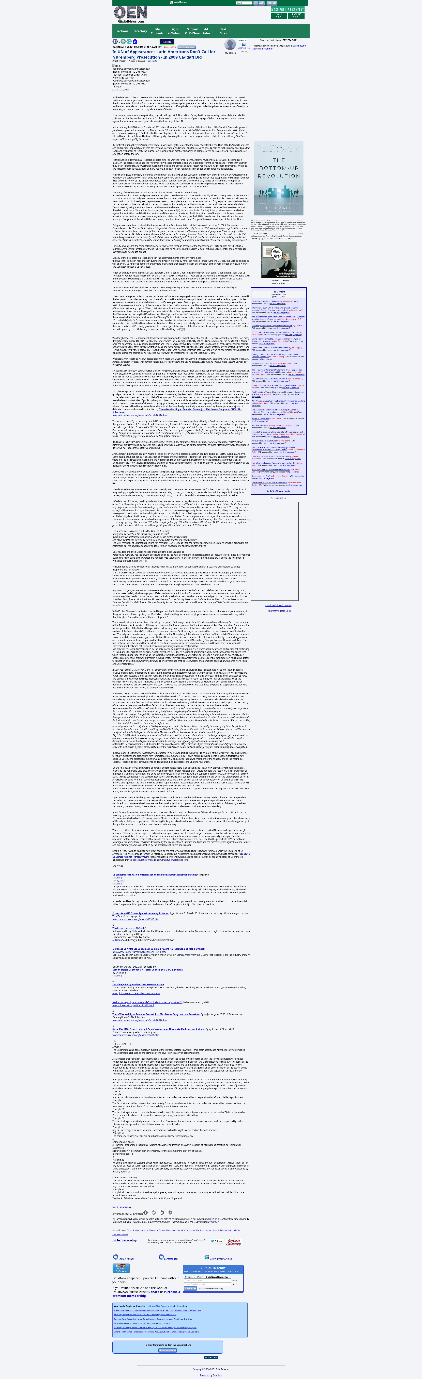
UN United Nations (204, 1230)
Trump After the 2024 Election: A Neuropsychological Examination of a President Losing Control (274, 448)
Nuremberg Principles (175, 1230)
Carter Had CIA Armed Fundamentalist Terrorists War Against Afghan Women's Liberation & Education (156, 1332)
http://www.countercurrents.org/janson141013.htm (139, 951)
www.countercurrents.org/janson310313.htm (135, 919)
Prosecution (190, 1230)
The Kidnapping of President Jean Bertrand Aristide (138, 984)
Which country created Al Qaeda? (129, 928)
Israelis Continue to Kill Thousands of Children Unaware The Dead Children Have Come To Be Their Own (157, 1310)
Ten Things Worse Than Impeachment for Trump (272, 325)
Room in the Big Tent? (261, 476)
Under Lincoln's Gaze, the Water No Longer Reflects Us (274, 385)
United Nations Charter (223, 1230)
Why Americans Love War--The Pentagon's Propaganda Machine (278, 401)
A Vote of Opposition (260, 419)
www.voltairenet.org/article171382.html (133, 1005)
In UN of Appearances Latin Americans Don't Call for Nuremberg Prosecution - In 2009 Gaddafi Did (163, 54)
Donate (153, 1292)
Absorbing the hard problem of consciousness (271, 469)
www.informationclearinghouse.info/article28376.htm (139, 415)
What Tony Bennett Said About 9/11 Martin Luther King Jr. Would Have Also (145, 1315)
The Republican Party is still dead (266, 301)
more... (214, 1221)
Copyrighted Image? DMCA (120, 90)
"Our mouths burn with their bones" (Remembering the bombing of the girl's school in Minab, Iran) (275, 309)
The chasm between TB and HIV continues (269, 483)
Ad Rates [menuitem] (206, 31)
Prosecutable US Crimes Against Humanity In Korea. (140, 913)
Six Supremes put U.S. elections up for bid (269, 379)
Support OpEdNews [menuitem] (191, 31)
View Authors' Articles (221, 1258)
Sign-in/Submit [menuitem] (174, 31)
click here (117, 877)
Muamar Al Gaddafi (157, 1230)
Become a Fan (244, 48)
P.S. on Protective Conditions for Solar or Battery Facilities (275, 332)
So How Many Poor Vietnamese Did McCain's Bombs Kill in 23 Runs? (142, 1323)
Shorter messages (259, 425)
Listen (167, 42)
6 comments (152, 61)
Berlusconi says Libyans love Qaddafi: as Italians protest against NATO (147, 1002)
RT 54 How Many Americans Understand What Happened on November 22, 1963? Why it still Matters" (277, 371)
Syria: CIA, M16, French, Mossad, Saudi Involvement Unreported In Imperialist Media (158, 1029)
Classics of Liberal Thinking (278, 605)
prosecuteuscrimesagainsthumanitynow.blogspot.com (160, 859)
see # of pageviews (277, 303)
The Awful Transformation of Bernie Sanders (270, 456)
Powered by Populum (211, 1375)
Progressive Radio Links (279, 610)
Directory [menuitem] (140, 31)
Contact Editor (171, 1258)
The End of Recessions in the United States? (270, 348)
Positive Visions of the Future (264, 441)
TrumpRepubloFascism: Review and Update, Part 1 (273, 463)
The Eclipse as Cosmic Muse (263, 363)
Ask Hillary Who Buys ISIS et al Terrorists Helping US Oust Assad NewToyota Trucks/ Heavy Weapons (155, 1327)
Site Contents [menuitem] (157, 31)
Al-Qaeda (117, 940)
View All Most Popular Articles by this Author (167, 1306)
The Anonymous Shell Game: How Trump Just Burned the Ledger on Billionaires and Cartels (276, 411)
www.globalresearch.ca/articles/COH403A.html (136, 993)
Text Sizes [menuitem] (223, 31)
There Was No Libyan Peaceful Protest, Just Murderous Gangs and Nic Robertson (156, 1014)
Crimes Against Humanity (137, 1230)
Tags (237, 1230)
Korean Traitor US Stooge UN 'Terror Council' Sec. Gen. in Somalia (147, 969)
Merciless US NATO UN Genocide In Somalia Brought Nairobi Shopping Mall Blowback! (158, 948)
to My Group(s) (120, 1234)
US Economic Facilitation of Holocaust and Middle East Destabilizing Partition (154, 874)
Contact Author (126, 1258)
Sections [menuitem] (122, 31)
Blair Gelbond (284, 441)
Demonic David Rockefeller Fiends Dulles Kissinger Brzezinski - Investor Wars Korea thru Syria (153, 1319)
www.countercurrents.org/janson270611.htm (135, 1035)
